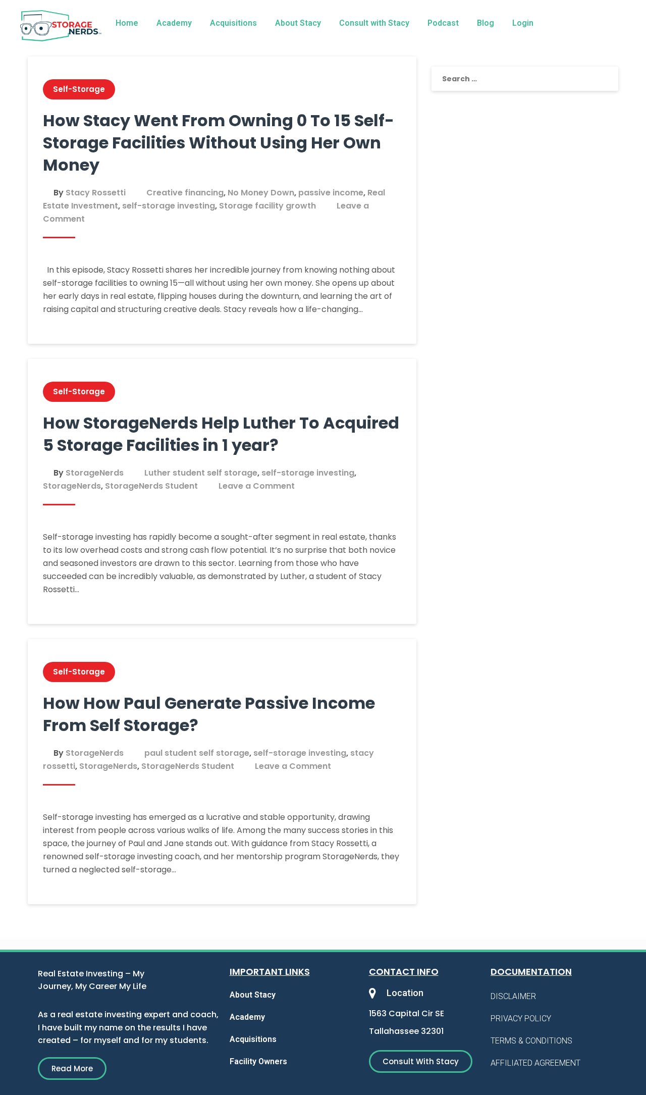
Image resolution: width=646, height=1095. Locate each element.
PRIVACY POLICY (521, 1018)
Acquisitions (233, 23)
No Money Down (261, 192)
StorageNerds (95, 473)
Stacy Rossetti (96, 192)
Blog (485, 23)
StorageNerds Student (151, 486)
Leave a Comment (257, 486)
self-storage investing (168, 206)
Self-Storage (79, 89)
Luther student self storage (200, 473)
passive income (330, 192)
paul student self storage (196, 753)
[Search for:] (525, 79)
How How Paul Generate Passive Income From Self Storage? (209, 714)
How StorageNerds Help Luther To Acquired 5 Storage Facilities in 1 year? (221, 433)
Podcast (443, 23)
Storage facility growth (267, 206)
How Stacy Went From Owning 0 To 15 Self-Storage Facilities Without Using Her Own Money (218, 142)
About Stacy (298, 23)
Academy (174, 23)
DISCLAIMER (513, 996)
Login (522, 23)
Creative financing (185, 192)
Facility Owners (258, 1061)
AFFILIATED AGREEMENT (535, 1063)
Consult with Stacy (374, 23)
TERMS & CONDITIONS (531, 1041)
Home (127, 23)
